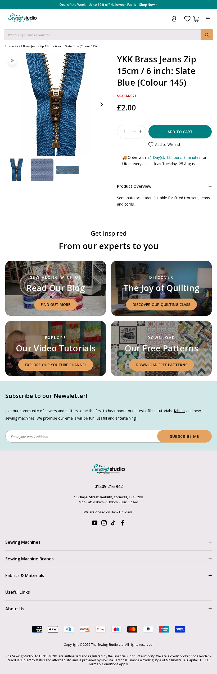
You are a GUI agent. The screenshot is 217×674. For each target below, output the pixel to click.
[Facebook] (122, 524)
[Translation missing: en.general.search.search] (207, 34)
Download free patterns (161, 364)
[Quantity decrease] (134, 131)
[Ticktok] (113, 524)
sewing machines (20, 418)
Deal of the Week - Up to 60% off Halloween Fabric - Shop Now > (108, 5)
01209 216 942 (108, 486)
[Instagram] (104, 524)
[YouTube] (94, 524)
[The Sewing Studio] (22, 24)
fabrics (179, 410)
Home (9, 46)
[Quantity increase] (140, 131)
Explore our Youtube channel (56, 364)
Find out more (55, 304)
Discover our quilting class (161, 304)
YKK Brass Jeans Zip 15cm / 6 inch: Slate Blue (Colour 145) (57, 46)
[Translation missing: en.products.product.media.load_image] (16, 170)
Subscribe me (184, 436)
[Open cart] (196, 19)
